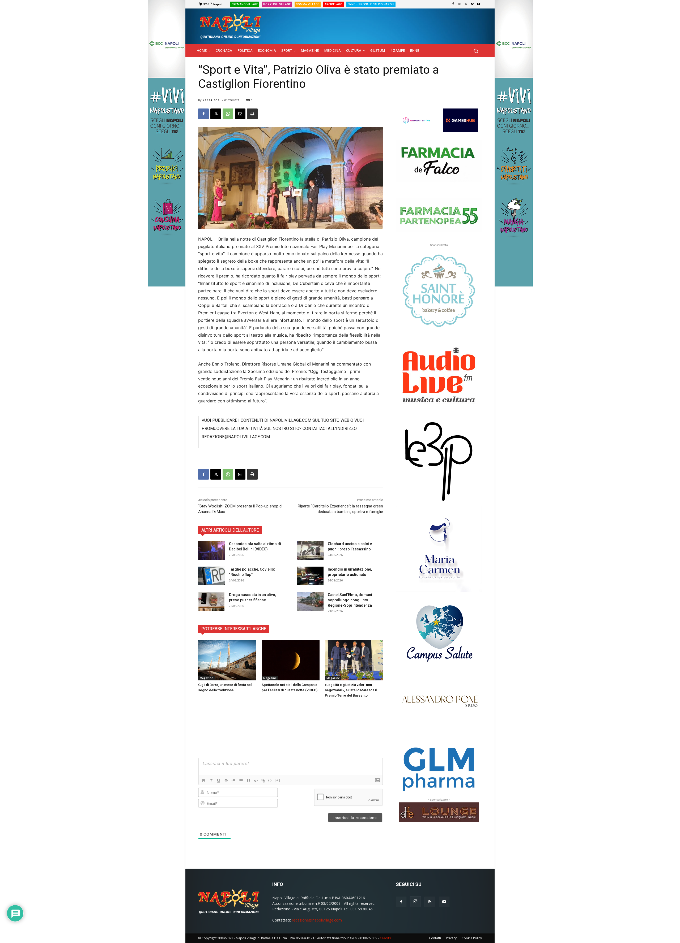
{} (270, 780)
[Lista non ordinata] (241, 780)
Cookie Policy (472, 938)
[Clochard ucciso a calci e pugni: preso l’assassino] (310, 550)
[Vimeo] (472, 4)
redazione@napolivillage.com (317, 920)
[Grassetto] (203, 780)
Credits (385, 938)
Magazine (206, 678)
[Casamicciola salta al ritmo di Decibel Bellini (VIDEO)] (211, 550)
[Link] (263, 780)
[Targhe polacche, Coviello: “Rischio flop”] (211, 576)
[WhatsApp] (228, 113)
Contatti (435, 938)
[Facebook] (453, 4)
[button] (475, 51)
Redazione (210, 100)
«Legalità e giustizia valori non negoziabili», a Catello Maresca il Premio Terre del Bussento (351, 690)
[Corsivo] (211, 780)
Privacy (451, 938)
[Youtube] (478, 4)
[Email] (240, 113)
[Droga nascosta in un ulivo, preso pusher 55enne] (211, 601)
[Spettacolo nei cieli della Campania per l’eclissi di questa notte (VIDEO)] (291, 660)
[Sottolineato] (218, 780)
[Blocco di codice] (256, 780)
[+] (277, 780)
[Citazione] (248, 780)
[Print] (252, 113)
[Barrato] (226, 780)
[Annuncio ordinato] (233, 780)
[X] (466, 4)
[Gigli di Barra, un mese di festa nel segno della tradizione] (227, 660)
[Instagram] (459, 4)
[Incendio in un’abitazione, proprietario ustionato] (310, 576)
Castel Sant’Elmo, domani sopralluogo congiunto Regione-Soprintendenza (350, 600)
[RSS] (429, 902)
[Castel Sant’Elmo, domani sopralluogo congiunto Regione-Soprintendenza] (310, 601)
